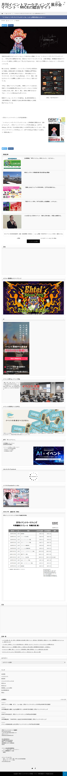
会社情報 (3, 674)
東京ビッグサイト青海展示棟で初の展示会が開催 (36, 172)
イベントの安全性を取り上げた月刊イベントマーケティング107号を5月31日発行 (20, 724)
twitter (57, 2)
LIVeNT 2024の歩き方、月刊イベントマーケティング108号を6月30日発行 (18, 714)
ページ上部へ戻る (65, 774)
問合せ (2, 692)
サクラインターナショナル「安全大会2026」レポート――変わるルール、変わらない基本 (21, 651)
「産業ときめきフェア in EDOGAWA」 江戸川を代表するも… (40, 187)
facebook (59, 2)
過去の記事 (63, 699)
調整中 (4, 752)
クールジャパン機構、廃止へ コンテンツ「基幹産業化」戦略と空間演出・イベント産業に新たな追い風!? (25, 649)
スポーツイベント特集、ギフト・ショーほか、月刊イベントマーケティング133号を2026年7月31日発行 (25, 704)
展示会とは (3, 685)
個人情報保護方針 (5, 690)
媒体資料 (3, 678)
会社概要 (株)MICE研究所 (7, 740)
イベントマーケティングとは (7, 680)
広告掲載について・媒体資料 (8, 742)
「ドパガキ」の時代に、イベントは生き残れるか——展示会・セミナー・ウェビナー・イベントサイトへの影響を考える (28, 644)
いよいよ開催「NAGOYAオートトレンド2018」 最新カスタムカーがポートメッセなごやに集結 (48, 234)
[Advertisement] (15, 262)
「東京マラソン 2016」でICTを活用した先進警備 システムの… (40, 201)
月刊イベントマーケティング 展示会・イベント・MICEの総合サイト (32, 773)
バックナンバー (4, 676)
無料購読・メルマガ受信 (6, 687)
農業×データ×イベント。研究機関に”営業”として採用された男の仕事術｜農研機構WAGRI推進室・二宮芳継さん (26, 646)
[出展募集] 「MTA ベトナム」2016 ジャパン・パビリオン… (39, 158)
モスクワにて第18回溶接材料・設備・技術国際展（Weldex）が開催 (18, 234)
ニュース (11, 20)
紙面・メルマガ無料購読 (7, 741)
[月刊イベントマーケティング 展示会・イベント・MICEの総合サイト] (33, 6)
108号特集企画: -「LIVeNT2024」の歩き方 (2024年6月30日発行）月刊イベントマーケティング (23, 719)
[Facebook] (35, 768)
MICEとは (3, 683)
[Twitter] (32, 768)
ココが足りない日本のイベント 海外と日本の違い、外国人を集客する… (43, 215)
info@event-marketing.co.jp (7, 735)
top (8, 20)
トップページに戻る (33, 241)
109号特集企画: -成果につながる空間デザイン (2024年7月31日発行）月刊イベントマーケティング (24, 709)
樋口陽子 (17, 20)
